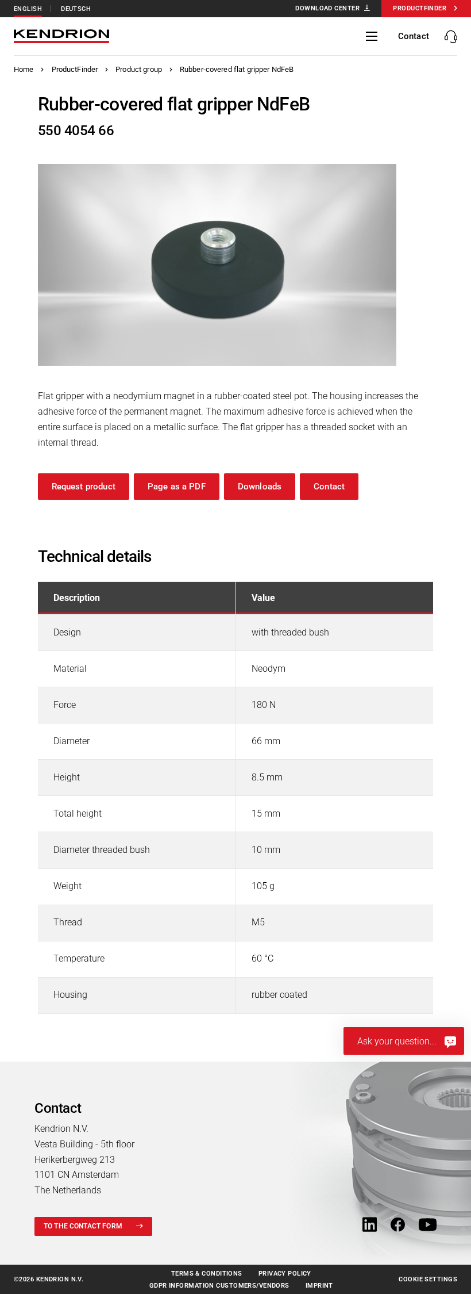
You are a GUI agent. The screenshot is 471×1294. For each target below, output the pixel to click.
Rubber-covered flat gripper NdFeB (237, 69)
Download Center (327, 8)
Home (24, 69)
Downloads (259, 486)
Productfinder (419, 8)
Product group (138, 69)
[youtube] (428, 1226)
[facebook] (398, 1226)
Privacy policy (284, 1273)
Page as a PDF (177, 486)
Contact (329, 486)
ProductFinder (75, 69)
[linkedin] (369, 1226)
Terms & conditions (206, 1273)
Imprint (319, 1285)
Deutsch (76, 9)
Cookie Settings (428, 1279)
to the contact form (83, 1226)
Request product (83, 486)
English (28, 9)
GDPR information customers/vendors (219, 1285)
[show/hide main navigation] (372, 36)
